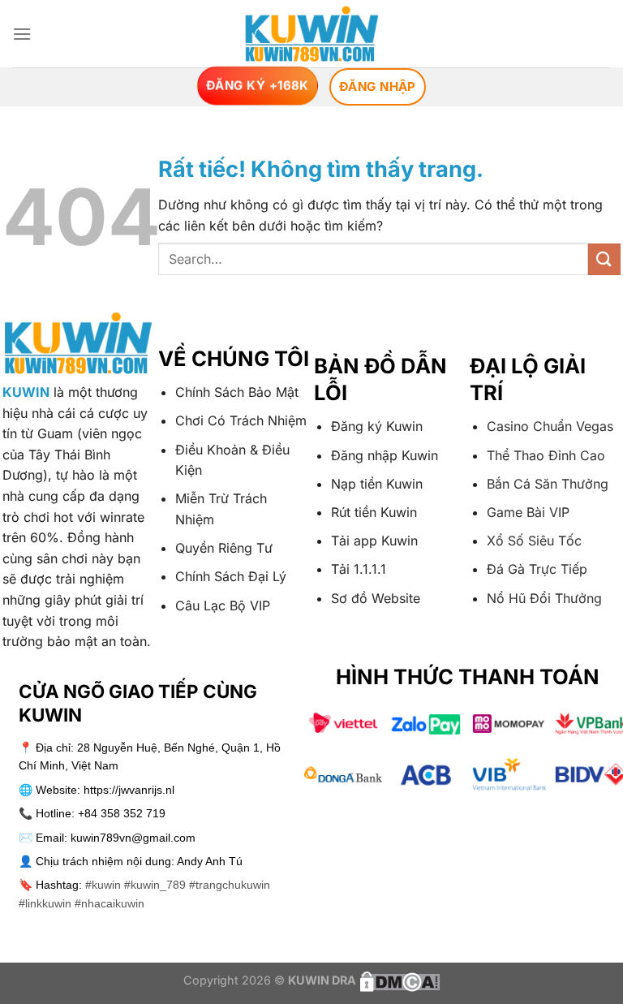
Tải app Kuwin (374, 540)
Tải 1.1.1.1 (358, 569)
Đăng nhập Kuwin (384, 455)
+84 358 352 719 (121, 813)
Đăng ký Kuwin (377, 426)
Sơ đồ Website (375, 598)
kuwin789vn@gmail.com (133, 837)
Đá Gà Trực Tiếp (537, 569)
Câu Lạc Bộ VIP (222, 605)
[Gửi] (604, 259)
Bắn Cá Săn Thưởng (547, 484)
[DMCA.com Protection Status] (398, 980)
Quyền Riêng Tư (224, 548)
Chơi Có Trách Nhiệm (241, 420)
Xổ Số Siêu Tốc (534, 540)
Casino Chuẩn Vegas (550, 426)
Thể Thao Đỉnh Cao (546, 455)
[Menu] (22, 34)
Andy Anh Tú (210, 861)
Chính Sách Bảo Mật (237, 392)
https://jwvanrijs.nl (129, 789)
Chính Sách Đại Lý (230, 576)
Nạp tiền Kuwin (377, 484)
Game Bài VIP (528, 512)
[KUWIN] (311, 33)
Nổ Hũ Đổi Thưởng (544, 598)
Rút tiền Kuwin (374, 512)
